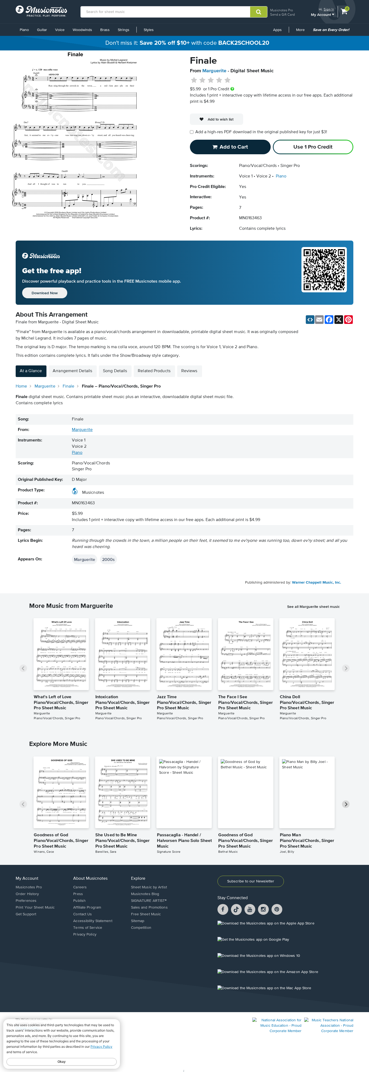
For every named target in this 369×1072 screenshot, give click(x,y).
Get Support (26, 914)
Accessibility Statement (92, 921)
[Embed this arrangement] (310, 319)
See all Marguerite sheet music (313, 606)
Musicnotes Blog (145, 894)
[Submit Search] (258, 11)
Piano (24, 30)
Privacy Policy (84, 934)
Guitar (42, 30)
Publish (79, 901)
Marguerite (214, 71)
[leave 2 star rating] (202, 80)
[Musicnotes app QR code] (324, 272)
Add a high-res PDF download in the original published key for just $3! (261, 132)
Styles (149, 30)
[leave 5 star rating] (227, 80)
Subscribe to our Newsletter (250, 881)
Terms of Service (87, 928)
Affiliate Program (87, 907)
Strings (123, 30)
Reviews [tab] (189, 371)
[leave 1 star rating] (194, 80)
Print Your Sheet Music (35, 907)
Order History (27, 894)
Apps (277, 30)
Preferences (26, 901)
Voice (60, 30)
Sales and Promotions (149, 907)
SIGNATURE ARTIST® (149, 901)
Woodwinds (82, 30)
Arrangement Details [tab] (72, 371)
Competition (141, 928)
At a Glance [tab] (31, 371)
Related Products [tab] (154, 371)
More (302, 32)
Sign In (329, 9)
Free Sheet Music (146, 914)
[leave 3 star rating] (211, 80)
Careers (80, 887)
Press (78, 894)
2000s (108, 559)
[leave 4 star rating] (219, 80)
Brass (105, 30)
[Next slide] (346, 668)
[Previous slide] (23, 668)
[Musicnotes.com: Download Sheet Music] (41, 11)
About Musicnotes (90, 878)
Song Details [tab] (115, 371)
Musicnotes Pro (281, 10)
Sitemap (138, 921)
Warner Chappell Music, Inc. (316, 582)
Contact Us (82, 914)
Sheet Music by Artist (149, 887)
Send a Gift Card (282, 14)
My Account (321, 14)
